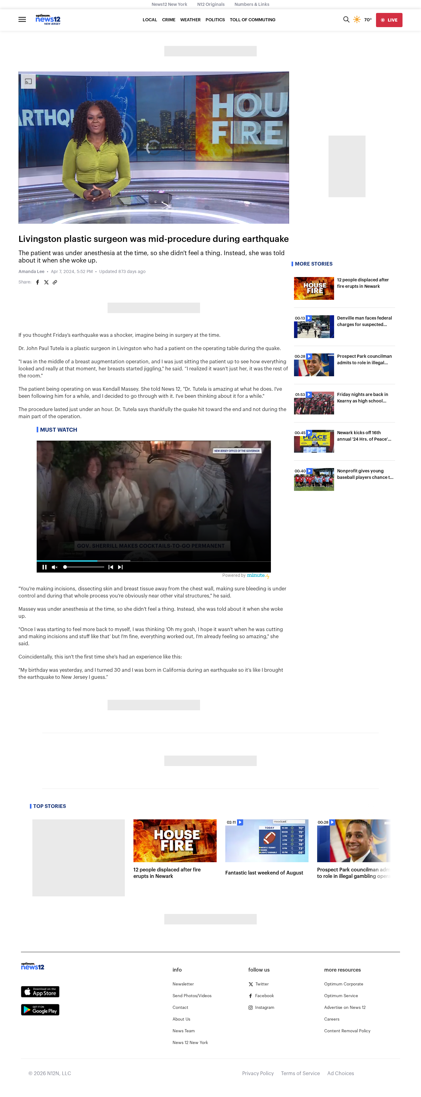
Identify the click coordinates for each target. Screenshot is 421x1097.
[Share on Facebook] (37, 282)
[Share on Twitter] (46, 282)
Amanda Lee (31, 272)
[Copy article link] (54, 282)
